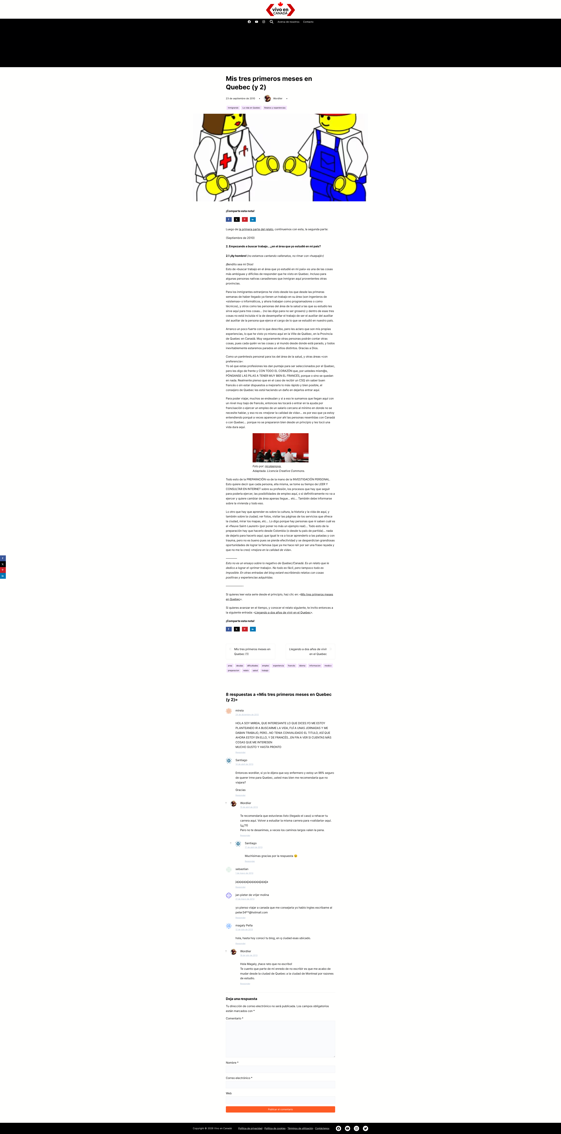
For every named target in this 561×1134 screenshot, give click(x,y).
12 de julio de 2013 (244, 929)
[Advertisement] (280, 46)
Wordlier (245, 803)
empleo (265, 665)
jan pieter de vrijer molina (252, 895)
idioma (302, 665)
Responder (241, 752)
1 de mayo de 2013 (244, 873)
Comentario (234, 1018)
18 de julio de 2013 (249, 955)
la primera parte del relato (256, 229)
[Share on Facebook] (229, 219)
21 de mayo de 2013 (245, 899)
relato (246, 670)
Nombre (232, 1062)
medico (328, 665)
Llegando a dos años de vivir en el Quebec (283, 612)
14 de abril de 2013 (244, 764)
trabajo (265, 670)
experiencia (278, 665)
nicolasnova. (273, 466)
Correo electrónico (239, 1078)
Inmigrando (233, 108)
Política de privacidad (250, 1128)
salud (255, 670)
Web (229, 1093)
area (230, 665)
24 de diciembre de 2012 (247, 714)
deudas (239, 665)
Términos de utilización (300, 1128)
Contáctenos (322, 1128)
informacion (315, 665)
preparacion (233, 670)
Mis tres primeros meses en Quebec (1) (252, 651)
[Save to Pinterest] (245, 219)
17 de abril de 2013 (254, 847)
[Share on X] (237, 219)
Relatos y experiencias (274, 108)
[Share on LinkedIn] (253, 219)
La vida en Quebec (251, 108)
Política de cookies (274, 1128)
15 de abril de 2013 (249, 807)
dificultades (252, 665)
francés (291, 665)
